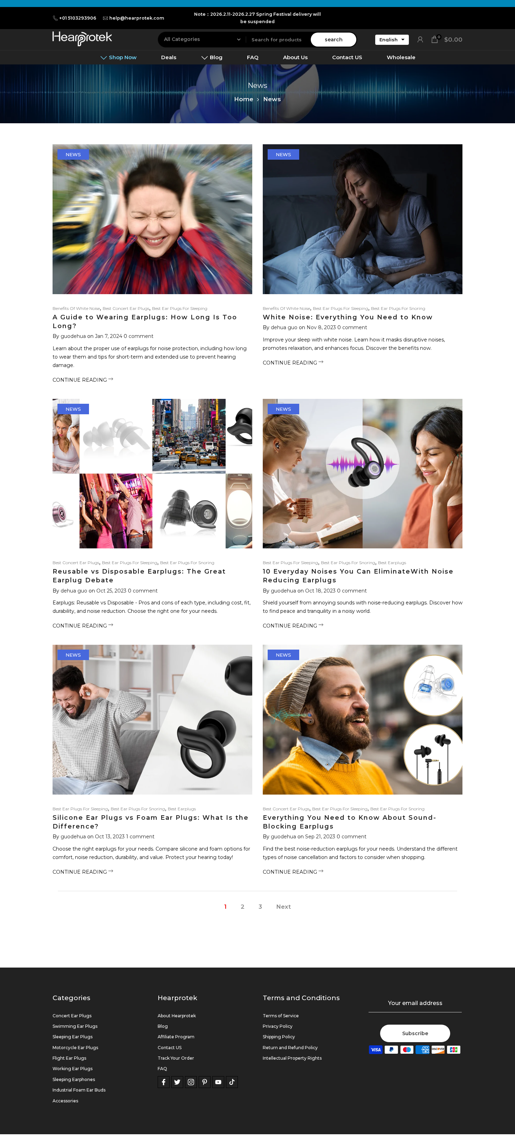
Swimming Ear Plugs (75, 1026)
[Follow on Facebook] (164, 1082)
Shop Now (123, 57)
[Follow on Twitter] (177, 1082)
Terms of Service (281, 1015)
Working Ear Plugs (72, 1068)
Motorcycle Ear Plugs (75, 1047)
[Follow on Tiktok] (232, 1082)
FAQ (253, 57)
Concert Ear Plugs (72, 1015)
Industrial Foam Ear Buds (79, 1090)
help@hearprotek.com (136, 18)
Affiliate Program (176, 1036)
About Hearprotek (177, 1015)
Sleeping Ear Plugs (72, 1036)
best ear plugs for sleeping (179, 308)
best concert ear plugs (126, 308)
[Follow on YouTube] (218, 1082)
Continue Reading (80, 380)
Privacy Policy (278, 1026)
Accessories (65, 1100)
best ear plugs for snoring (398, 308)
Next (283, 906)
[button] (392, 39)
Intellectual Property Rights (292, 1058)
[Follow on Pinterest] (205, 1082)
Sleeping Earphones (74, 1079)
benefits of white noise (76, 308)
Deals (168, 57)
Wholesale (401, 57)
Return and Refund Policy (290, 1047)
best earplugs (392, 562)
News (73, 154)
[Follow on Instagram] (191, 1082)
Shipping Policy (279, 1036)
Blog (216, 57)
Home (243, 99)
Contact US (347, 57)
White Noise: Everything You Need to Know (348, 317)
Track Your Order (176, 1058)
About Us (295, 57)
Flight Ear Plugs (69, 1058)
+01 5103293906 (77, 18)
